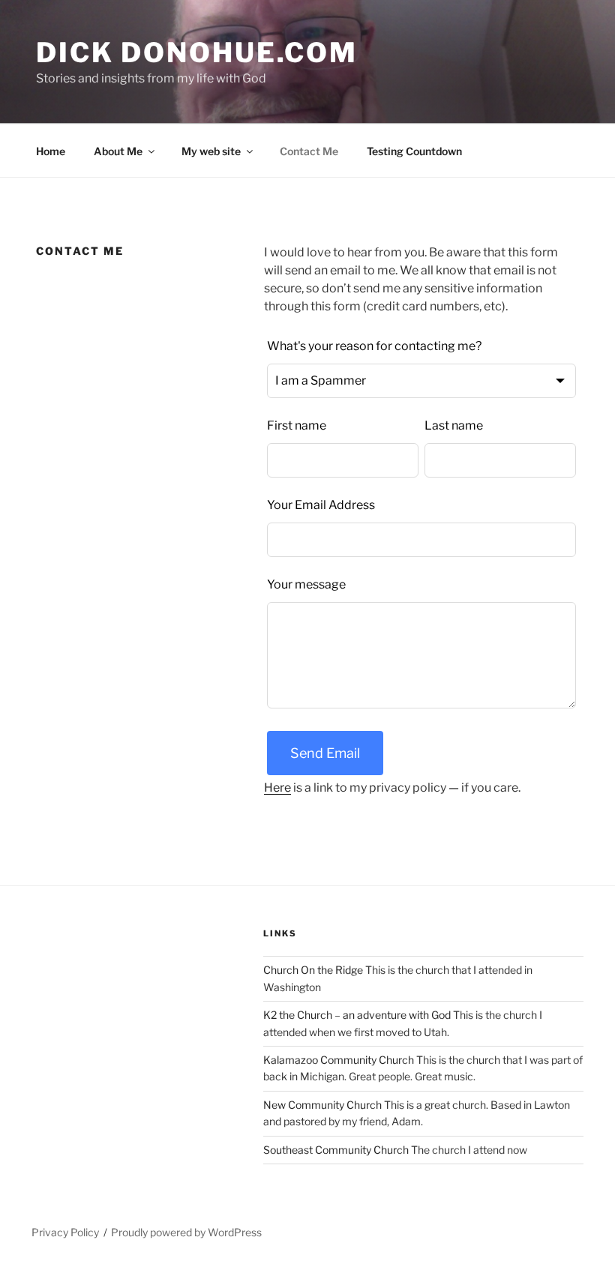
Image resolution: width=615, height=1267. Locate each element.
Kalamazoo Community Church (338, 1059)
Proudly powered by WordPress (186, 1232)
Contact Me (309, 151)
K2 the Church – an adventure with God (357, 1014)
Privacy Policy (65, 1232)
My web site (211, 151)
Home (50, 151)
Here (277, 787)
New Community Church (322, 1104)
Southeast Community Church (336, 1149)
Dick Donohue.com (197, 52)
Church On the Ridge (313, 969)
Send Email (325, 753)
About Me (118, 151)
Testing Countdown (414, 151)
